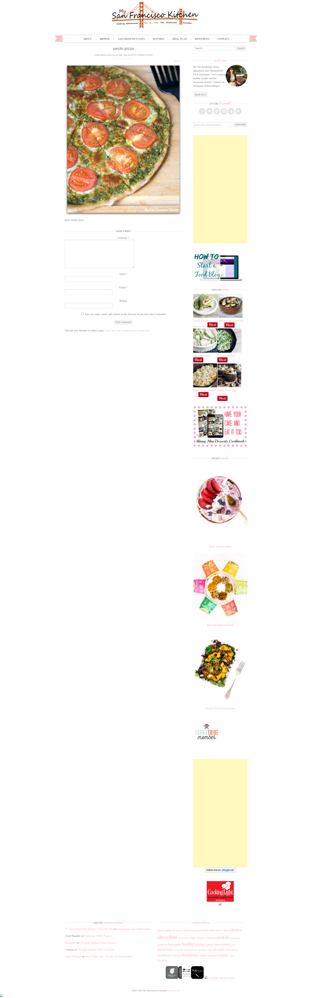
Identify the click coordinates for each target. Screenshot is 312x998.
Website (123, 300)
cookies (222, 937)
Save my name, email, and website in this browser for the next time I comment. (125, 314)
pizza (186, 949)
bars (181, 930)
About (87, 38)
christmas (200, 937)
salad (210, 949)
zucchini (162, 960)
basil (186, 930)
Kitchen (158, 38)
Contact (223, 38)
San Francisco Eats (131, 38)
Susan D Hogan (73, 956)
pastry (233, 944)
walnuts (223, 955)
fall (166, 944)
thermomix (177, 955)
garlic (177, 944)
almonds (160, 930)
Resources (202, 38)
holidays (199, 944)
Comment (123, 237)
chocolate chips (187, 937)
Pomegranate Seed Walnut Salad (133, 929)
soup (227, 949)
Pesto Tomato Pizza (141, 55)
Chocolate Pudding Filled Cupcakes (98, 942)
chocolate (167, 936)
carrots (218, 930)
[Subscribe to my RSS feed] (238, 111)
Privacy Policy (174, 990)
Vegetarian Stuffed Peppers (98, 935)
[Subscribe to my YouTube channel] (231, 111)
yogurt (231, 955)
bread (205, 930)
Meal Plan (179, 38)
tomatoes (190, 955)
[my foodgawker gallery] (172, 978)
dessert (160, 944)
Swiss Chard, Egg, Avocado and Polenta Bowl (109, 956)
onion (218, 944)
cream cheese (235, 938)
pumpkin (202, 949)
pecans (177, 949)
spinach (234, 949)
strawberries (164, 955)
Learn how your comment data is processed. (127, 330)
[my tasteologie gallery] (197, 978)
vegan (203, 955)
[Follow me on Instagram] (224, 111)
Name (123, 274)
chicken (236, 929)
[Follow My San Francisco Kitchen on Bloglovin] (220, 871)
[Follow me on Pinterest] (216, 111)
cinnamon (211, 937)
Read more (200, 94)
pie (182, 949)
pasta (226, 944)
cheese (226, 930)
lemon (209, 944)
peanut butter (165, 949)
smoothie (219, 949)
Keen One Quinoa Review (220, 625)
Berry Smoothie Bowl (220, 546)
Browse (105, 38)
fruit (170, 944)
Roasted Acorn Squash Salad (220, 708)
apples (168, 930)
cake (211, 930)
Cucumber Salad (201, 355)
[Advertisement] (220, 189)
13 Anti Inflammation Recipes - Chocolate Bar (89, 929)
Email (123, 287)
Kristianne (70, 942)
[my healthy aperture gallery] (219, 978)
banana (176, 930)
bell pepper (195, 930)
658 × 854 (123, 55)
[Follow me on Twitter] (209, 111)
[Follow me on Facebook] (202, 111)
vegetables (212, 955)
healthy (188, 944)
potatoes (193, 949)
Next (178, 61)
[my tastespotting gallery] (184, 978)
